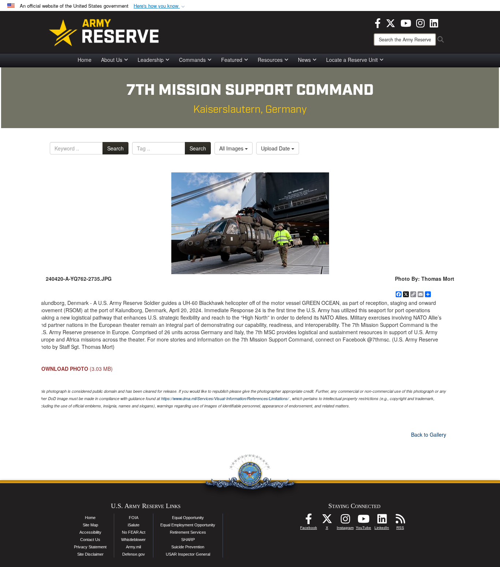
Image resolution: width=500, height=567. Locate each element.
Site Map (90, 525)
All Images (232, 148)
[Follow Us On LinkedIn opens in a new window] (382, 521)
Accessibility (90, 532)
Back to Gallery (428, 434)
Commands (192, 59)
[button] (160, 6)
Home (85, 59)
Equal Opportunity (188, 517)
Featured (231, 59)
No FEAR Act (133, 532)
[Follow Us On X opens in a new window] (327, 521)
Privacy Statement (90, 547)
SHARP (188, 539)
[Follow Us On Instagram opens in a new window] (345, 521)
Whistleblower (133, 539)
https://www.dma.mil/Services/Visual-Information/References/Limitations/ (225, 398)
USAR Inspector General (188, 554)
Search (115, 148)
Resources (270, 59)
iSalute (133, 525)
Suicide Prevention (187, 547)
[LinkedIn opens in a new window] (434, 22)
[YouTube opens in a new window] (405, 22)
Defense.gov (133, 554)
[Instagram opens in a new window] (420, 22)
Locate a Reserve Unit (352, 59)
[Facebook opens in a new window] (378, 22)
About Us (111, 59)
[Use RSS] (400, 521)
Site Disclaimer (90, 554)
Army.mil (133, 547)
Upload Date (276, 148)
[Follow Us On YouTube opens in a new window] (363, 521)
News (304, 59)
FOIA (133, 517)
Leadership (151, 59)
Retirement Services (188, 532)
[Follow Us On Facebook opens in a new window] (308, 521)
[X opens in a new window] (390, 22)
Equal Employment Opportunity (187, 525)
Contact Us (90, 539)
